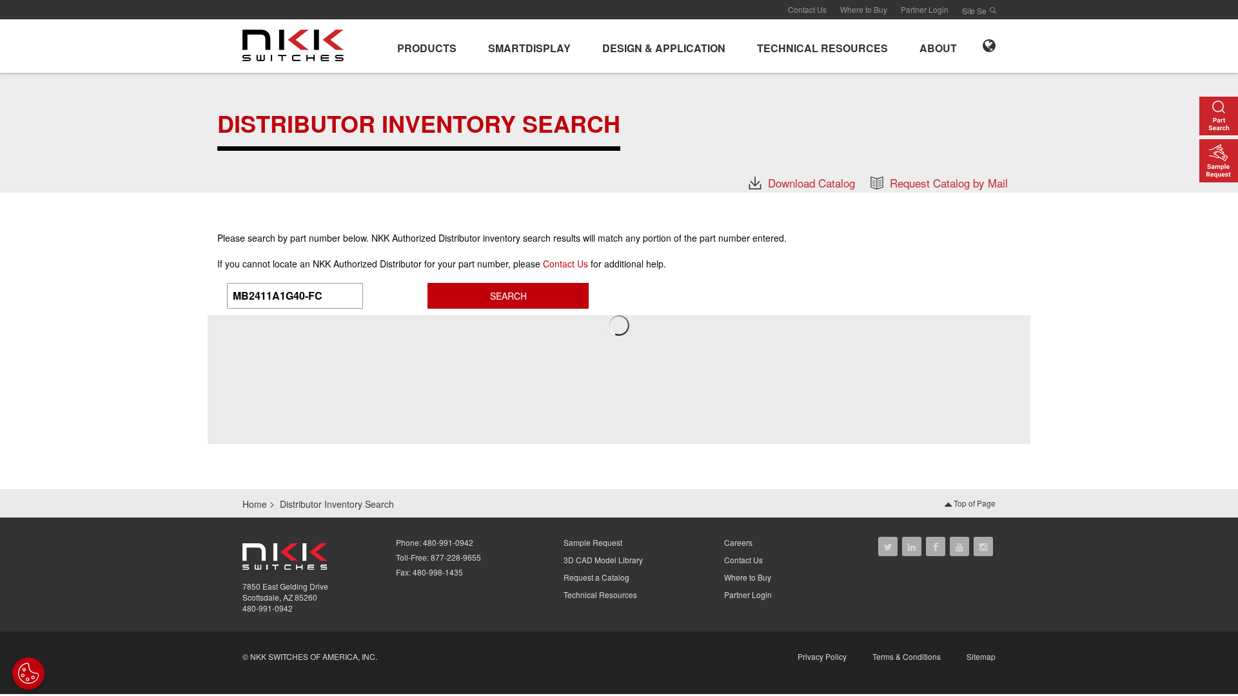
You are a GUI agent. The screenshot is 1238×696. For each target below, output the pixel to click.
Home (254, 504)
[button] (427, 46)
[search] (993, 10)
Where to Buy (863, 9)
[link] (296, 44)
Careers (738, 542)
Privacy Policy (822, 656)
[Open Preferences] (28, 673)
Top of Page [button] (974, 503)
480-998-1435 (438, 571)
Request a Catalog (596, 577)
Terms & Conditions (906, 656)
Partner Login (924, 9)
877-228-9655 (456, 557)
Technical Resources (600, 594)
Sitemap (981, 656)
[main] (619, 132)
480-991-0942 (267, 608)
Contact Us (807, 9)
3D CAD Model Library (603, 559)
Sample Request (593, 542)
